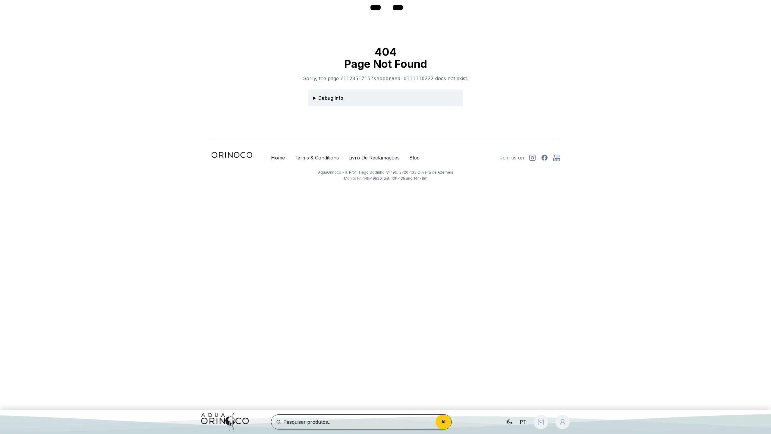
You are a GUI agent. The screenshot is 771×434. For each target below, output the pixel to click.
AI (443, 421)
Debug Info (330, 98)
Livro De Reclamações (374, 158)
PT (523, 422)
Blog (414, 158)
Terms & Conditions (317, 158)
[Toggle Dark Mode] (509, 422)
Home (278, 158)
